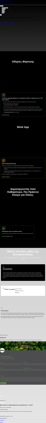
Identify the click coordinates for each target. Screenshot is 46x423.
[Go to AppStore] (2, 414)
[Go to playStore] (9, 414)
